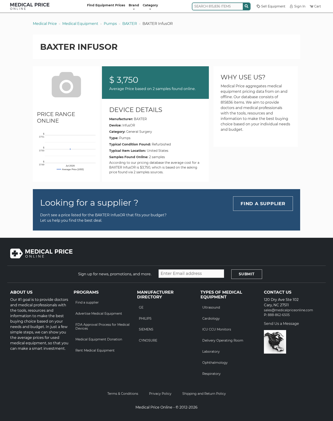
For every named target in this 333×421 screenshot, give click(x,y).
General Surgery (139, 132)
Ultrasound (211, 307)
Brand (134, 5)
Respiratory (211, 374)
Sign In (299, 6)
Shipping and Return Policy (204, 394)
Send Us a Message (281, 323)
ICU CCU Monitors (216, 329)
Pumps (110, 23)
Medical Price (45, 23)
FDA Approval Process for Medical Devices (102, 327)
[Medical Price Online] (29, 6)
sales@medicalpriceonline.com (288, 310)
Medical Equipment (80, 23)
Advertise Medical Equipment (98, 314)
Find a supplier (87, 302)
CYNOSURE (148, 340)
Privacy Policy (160, 394)
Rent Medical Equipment (95, 350)
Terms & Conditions (122, 394)
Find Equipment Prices (106, 5)
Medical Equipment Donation (98, 339)
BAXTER (129, 23)
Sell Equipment (273, 6)
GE (141, 307)
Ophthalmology (215, 363)
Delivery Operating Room (222, 340)
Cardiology (211, 318)
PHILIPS (145, 318)
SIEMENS (146, 329)
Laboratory (211, 352)
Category (150, 5)
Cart (317, 6)
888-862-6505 (279, 315)
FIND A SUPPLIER (263, 203)
